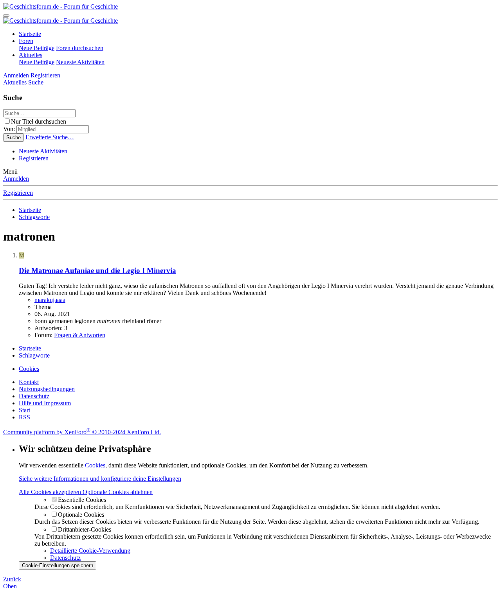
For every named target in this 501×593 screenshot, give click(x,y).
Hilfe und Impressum (45, 403)
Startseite (30, 34)
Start (24, 410)
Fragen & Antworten (79, 335)
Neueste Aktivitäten (80, 62)
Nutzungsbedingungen (47, 389)
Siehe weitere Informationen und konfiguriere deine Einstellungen (100, 478)
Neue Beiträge (36, 48)
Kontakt (29, 382)
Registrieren (34, 158)
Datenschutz (34, 396)
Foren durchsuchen (79, 48)
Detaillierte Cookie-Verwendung (90, 550)
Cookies (29, 368)
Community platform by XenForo (82, 432)
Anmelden (16, 178)
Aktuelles (30, 55)
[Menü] (6, 15)
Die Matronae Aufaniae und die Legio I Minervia (97, 270)
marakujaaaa (49, 299)
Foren (26, 41)
